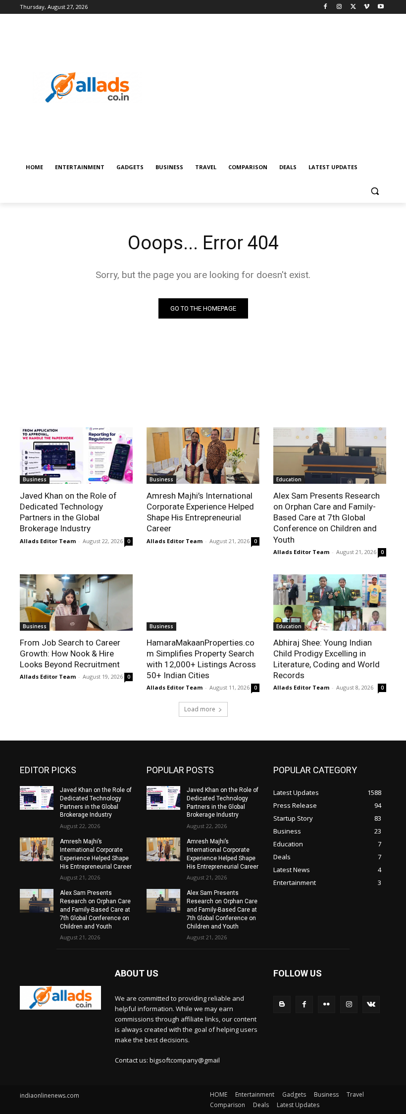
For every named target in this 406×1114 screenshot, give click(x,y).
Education (289, 479)
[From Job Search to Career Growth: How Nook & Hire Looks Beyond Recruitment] (76, 602)
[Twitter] (353, 7)
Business (35, 479)
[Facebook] (325, 7)
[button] (374, 191)
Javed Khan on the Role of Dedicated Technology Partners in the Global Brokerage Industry (68, 512)
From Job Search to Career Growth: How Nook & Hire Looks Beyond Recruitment (70, 653)
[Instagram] (339, 7)
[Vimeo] (366, 7)
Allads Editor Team (48, 541)
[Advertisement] (270, 87)
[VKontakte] (371, 1004)
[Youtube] (380, 7)
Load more (199, 709)
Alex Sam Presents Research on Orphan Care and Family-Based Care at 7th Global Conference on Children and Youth (326, 517)
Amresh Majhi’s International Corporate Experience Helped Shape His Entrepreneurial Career (200, 512)
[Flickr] (326, 1004)
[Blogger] (282, 1004)
